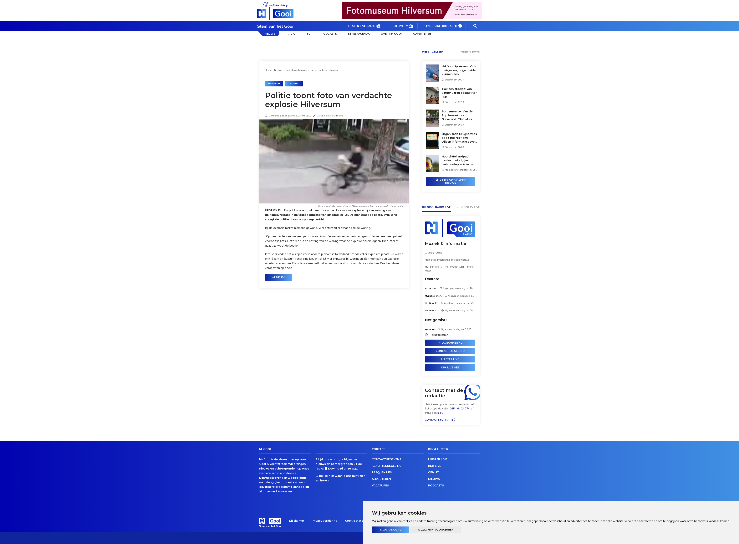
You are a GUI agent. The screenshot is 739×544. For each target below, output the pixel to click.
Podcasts (329, 34)
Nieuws (269, 34)
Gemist (433, 472)
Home (268, 70)
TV (308, 34)
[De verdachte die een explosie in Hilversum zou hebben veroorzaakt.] (334, 202)
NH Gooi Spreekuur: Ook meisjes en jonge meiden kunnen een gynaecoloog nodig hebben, (459, 70)
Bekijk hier (326, 476)
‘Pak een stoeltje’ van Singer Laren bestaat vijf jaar (459, 92)
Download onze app (342, 468)
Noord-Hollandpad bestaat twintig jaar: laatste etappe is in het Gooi (458, 160)
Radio (291, 34)
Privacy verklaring (324, 520)
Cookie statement (358, 520)
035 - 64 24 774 (460, 408)
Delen (280, 277)
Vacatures (380, 485)
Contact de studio (450, 351)
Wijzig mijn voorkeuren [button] (435, 529)
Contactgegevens (386, 459)
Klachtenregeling (386, 466)
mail (439, 413)
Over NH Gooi (391, 34)
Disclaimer (296, 520)
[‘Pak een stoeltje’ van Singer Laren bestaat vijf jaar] (432, 103)
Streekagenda (359, 34)
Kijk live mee (450, 367)
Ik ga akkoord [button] (391, 529)
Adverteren (422, 34)
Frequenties (382, 472)
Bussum (294, 83)
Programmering (450, 343)
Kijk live (434, 466)
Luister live (450, 359)
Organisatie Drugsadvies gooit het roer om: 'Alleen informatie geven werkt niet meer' (459, 138)
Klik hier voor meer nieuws (451, 181)
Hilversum (274, 83)
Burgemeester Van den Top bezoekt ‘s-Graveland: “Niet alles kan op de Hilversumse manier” (458, 115)
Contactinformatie (439, 420)
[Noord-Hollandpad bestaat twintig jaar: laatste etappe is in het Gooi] (432, 170)
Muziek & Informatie (445, 243)
